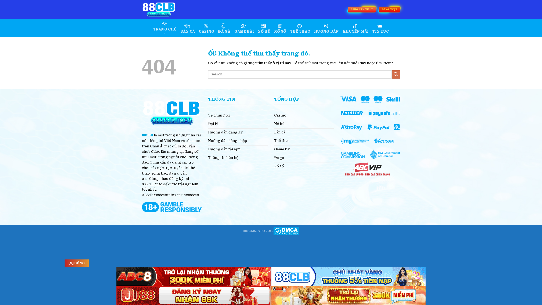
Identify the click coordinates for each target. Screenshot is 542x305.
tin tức (380, 31)
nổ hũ (264, 31)
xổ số (280, 31)
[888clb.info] (163, 9)
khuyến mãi (356, 31)
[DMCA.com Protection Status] (286, 231)
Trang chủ (165, 29)
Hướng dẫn (326, 31)
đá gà (224, 31)
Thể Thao (300, 31)
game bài (244, 31)
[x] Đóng (76, 263)
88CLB (147, 135)
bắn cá (187, 31)
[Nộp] (396, 74)
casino (206, 31)
